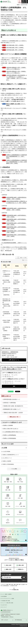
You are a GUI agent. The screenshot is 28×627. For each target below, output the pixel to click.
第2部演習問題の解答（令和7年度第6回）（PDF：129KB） (16, 235)
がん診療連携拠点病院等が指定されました (13, 431)
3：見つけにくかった (8, 383)
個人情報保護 (4, 596)
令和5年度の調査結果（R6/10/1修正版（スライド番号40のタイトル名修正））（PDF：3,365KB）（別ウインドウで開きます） (16, 77)
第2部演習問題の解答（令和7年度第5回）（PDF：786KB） (16, 231)
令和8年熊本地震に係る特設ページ (11, 399)
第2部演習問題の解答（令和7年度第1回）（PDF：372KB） (16, 216)
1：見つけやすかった (8, 381)
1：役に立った (6, 374)
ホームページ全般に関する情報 (7, 602)
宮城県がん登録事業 (8, 425)
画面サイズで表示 (23, 257)
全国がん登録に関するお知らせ (10, 428)
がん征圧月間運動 (6, 451)
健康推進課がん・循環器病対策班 (10, 352)
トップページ (3, 584)
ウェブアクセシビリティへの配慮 (8, 598)
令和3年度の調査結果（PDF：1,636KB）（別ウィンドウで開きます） (16, 68)
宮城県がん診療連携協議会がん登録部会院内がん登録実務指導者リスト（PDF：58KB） (16, 156)
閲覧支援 (23, 1)
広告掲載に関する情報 (6, 600)
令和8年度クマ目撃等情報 (9, 402)
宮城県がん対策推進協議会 (9, 438)
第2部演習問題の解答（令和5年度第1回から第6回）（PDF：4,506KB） (16, 198)
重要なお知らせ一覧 (14, 416)
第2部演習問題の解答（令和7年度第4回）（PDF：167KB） (16, 227)
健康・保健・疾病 (17, 584)
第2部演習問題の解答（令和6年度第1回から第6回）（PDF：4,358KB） (16, 209)
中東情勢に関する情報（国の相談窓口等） (13, 406)
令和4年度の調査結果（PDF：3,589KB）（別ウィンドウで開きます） (16, 72)
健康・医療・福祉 (9, 584)
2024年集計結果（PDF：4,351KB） (15, 49)
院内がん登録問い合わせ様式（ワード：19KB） (16, 104)
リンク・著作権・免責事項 (6, 594)
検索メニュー (26, 1)
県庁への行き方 (4, 619)
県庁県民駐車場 (18, 619)
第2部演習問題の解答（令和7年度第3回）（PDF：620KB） (16, 224)
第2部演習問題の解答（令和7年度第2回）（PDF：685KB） (16, 220)
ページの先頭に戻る (14, 589)
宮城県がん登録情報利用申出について (11, 454)
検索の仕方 (25, 580)
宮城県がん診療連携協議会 (9, 435)
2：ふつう (14, 374)
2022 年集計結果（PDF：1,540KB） (15, 45)
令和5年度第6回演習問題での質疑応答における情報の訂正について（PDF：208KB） (16, 202)
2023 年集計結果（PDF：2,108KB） (15, 47)
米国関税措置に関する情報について (11, 409)
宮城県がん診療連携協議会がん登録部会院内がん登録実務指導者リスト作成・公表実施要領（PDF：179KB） (16, 162)
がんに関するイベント (7, 457)
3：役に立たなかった (8, 376)
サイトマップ (4, 607)
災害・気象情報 (19, 1)
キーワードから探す (6, 574)
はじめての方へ (4, 604)
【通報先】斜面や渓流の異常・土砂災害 (13, 412)
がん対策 (4, 447)
